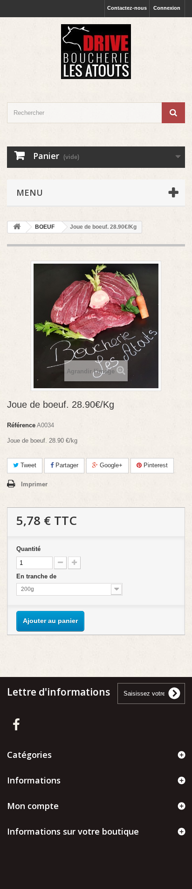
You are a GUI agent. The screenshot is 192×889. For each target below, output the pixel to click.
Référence (21, 425)
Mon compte (33, 805)
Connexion (166, 8)
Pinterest (155, 465)
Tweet (27, 465)
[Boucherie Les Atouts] (96, 51)
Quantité (28, 548)
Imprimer (34, 484)
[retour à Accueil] (17, 227)
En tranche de (37, 576)
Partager (66, 465)
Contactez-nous (127, 8)
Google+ (110, 465)
